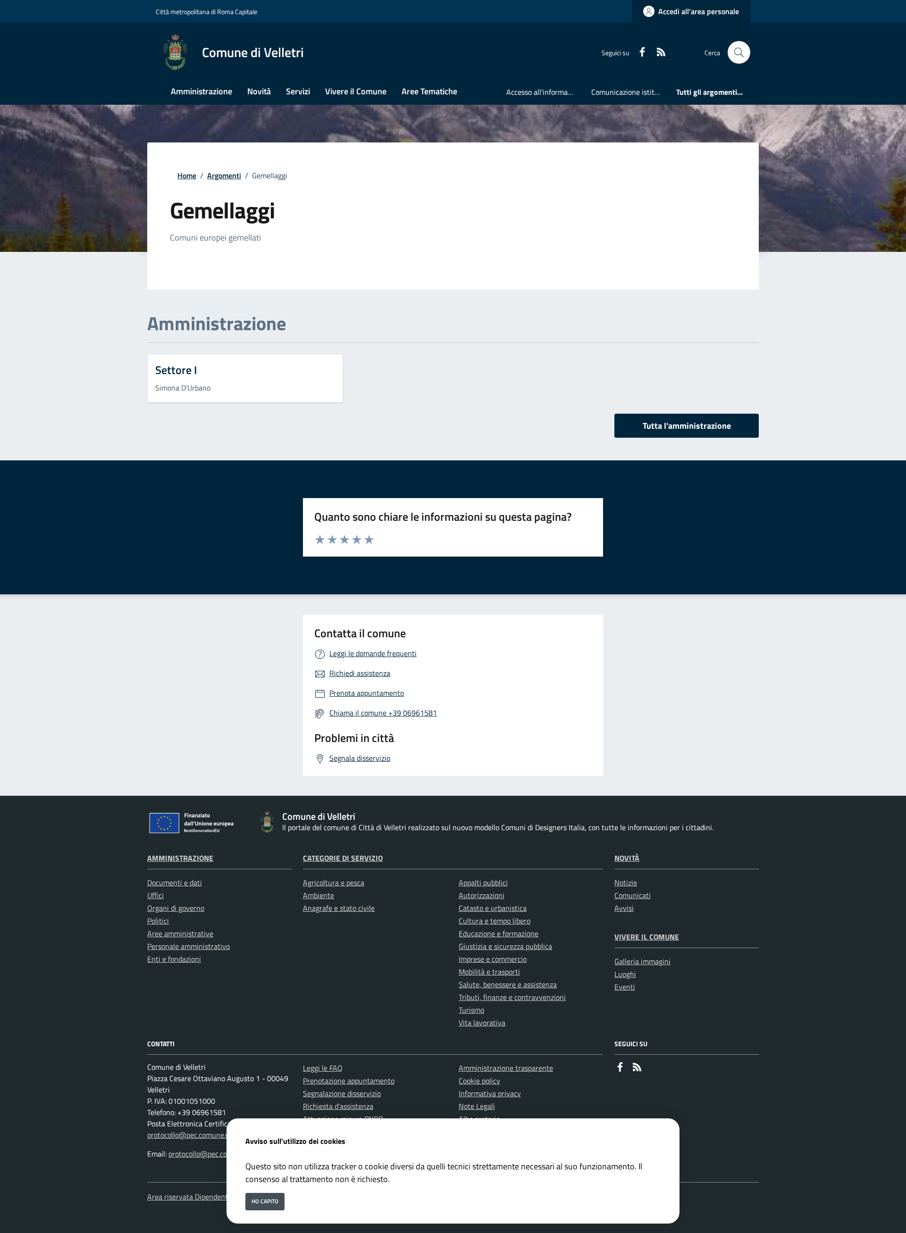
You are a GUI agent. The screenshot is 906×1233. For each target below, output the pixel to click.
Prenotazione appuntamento (348, 1080)
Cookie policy (479, 1080)
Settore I (176, 369)
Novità (626, 858)
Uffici (155, 895)
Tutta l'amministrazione (687, 425)
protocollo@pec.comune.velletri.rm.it (205, 1135)
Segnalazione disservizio (342, 1093)
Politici (158, 920)
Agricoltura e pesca (333, 882)
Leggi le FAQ (323, 1068)
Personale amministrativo (188, 946)
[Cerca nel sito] (739, 52)
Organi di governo (175, 908)
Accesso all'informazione (545, 92)
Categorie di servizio (343, 858)
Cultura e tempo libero (494, 920)
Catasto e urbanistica (493, 908)
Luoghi (625, 974)
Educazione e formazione (498, 933)
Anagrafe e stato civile (339, 908)
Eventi (624, 986)
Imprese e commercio (493, 959)
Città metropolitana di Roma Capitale (206, 12)
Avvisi (624, 908)
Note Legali (477, 1106)
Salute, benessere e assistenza (508, 984)
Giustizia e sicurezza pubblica (505, 946)
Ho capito (265, 1201)
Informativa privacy (490, 1093)
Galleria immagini (642, 961)
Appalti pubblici (483, 882)
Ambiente (318, 895)
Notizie (625, 882)
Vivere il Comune (646, 936)
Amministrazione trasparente (506, 1068)
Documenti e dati (174, 882)
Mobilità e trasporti (489, 971)
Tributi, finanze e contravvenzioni (512, 997)
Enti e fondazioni (174, 959)
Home (186, 175)
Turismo (471, 1010)
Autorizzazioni (481, 895)
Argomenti (224, 175)
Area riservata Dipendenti (188, 1196)
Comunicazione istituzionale (630, 92)
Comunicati (632, 895)
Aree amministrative (180, 933)
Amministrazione (180, 858)
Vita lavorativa (482, 1022)
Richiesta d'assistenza (338, 1106)
